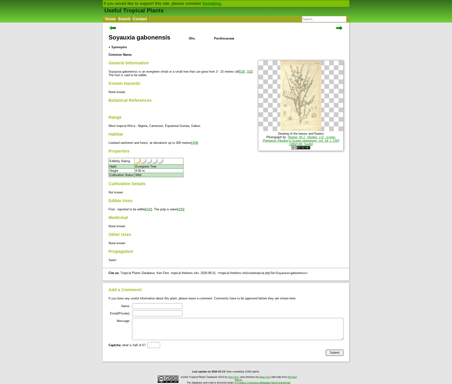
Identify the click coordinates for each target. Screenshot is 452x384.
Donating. (212, 3)
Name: (125, 306)
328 (242, 71)
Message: (123, 321)
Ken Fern (233, 377)
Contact (140, 19)
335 (180, 209)
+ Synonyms (118, 47)
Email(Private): (120, 313)
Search (124, 19)
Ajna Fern (264, 377)
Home (110, 19)
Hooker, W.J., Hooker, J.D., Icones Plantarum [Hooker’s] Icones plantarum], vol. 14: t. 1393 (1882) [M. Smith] (301, 140)
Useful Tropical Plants (134, 10)
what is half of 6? (127, 345)
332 (249, 71)
